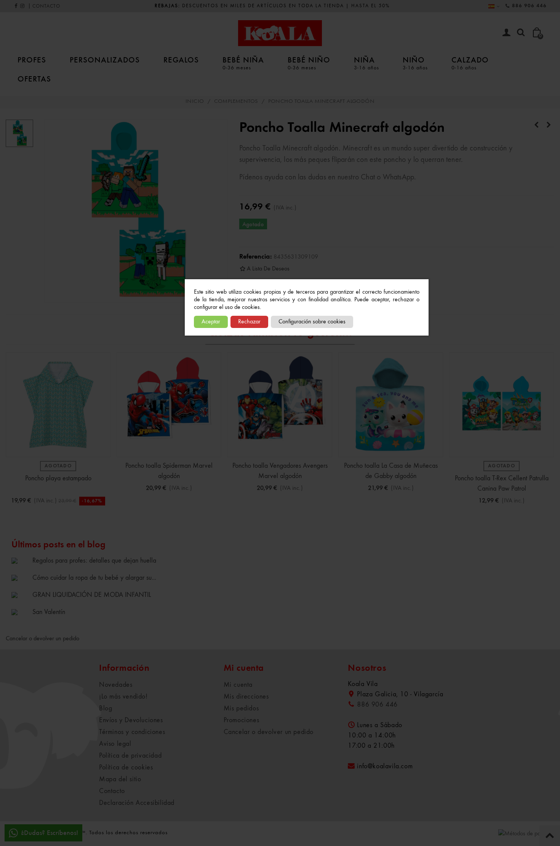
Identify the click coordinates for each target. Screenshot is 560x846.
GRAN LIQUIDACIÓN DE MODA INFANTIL (91, 595)
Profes (32, 59)
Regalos (181, 59)
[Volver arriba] (549, 835)
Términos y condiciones (132, 732)
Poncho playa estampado (58, 478)
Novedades (115, 684)
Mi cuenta (238, 684)
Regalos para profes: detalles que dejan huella (94, 560)
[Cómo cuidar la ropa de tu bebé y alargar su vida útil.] (20, 577)
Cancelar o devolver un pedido (42, 639)
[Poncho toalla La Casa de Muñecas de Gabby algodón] (536, 125)
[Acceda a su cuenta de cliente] (506, 33)
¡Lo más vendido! (123, 696)
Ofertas (34, 78)
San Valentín (48, 612)
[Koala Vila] (280, 33)
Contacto (112, 791)
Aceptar (211, 322)
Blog (105, 708)
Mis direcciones (246, 696)
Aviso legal (115, 743)
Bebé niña (243, 62)
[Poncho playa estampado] (58, 405)
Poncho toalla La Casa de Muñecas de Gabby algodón (391, 471)
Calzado (470, 62)
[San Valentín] (20, 611)
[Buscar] (521, 33)
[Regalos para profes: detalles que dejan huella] (20, 560)
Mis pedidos (241, 708)
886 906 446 (529, 5)
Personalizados (105, 59)
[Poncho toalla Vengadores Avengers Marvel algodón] (280, 405)
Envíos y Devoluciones (131, 720)
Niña (366, 62)
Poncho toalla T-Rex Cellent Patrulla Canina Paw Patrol (502, 483)
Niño (415, 62)
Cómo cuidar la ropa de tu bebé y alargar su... (94, 577)
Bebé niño (309, 62)
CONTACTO (46, 6)
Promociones (241, 720)
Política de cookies (126, 767)
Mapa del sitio (120, 779)
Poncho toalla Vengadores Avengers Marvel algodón (280, 471)
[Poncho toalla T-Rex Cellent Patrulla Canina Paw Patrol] (548, 125)
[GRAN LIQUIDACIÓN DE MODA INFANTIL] (20, 594)
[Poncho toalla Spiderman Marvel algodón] (169, 405)
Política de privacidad (130, 755)
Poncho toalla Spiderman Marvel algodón (169, 471)
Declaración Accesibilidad (136, 803)
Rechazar (249, 322)
